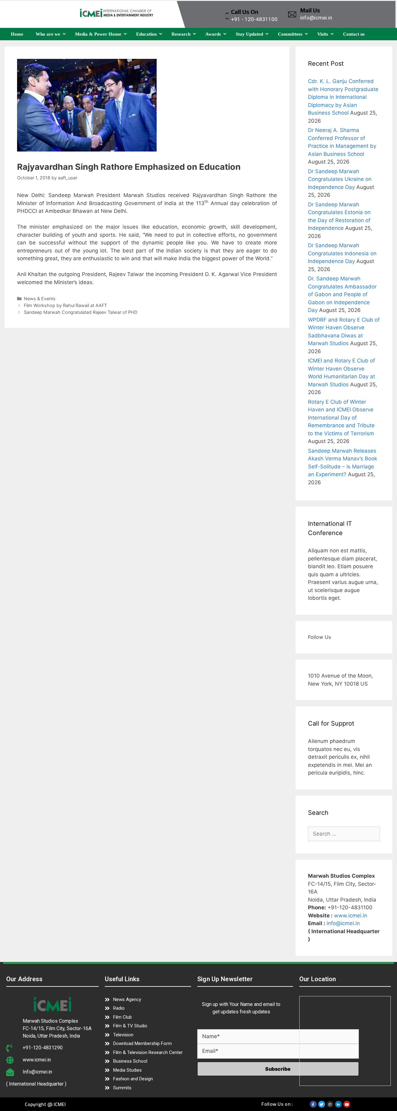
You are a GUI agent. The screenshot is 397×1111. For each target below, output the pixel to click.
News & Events (40, 298)
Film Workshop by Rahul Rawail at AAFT (65, 305)
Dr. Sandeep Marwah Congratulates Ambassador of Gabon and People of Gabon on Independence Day (342, 294)
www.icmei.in (350, 915)
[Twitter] (321, 1104)
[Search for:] (344, 834)
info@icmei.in (343, 923)
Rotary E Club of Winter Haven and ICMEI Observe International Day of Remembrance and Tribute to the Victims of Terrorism (341, 418)
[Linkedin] (338, 1104)
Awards (213, 34)
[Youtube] (346, 1104)
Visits (322, 34)
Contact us (354, 34)
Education (146, 34)
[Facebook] (313, 1104)
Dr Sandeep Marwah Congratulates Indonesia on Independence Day (342, 253)
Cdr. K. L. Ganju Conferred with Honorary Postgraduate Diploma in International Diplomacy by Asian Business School (343, 97)
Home (17, 34)
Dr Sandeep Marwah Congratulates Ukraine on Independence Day (340, 179)
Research (181, 34)
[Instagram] (330, 1104)
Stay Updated (249, 34)
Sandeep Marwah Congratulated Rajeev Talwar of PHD (80, 312)
